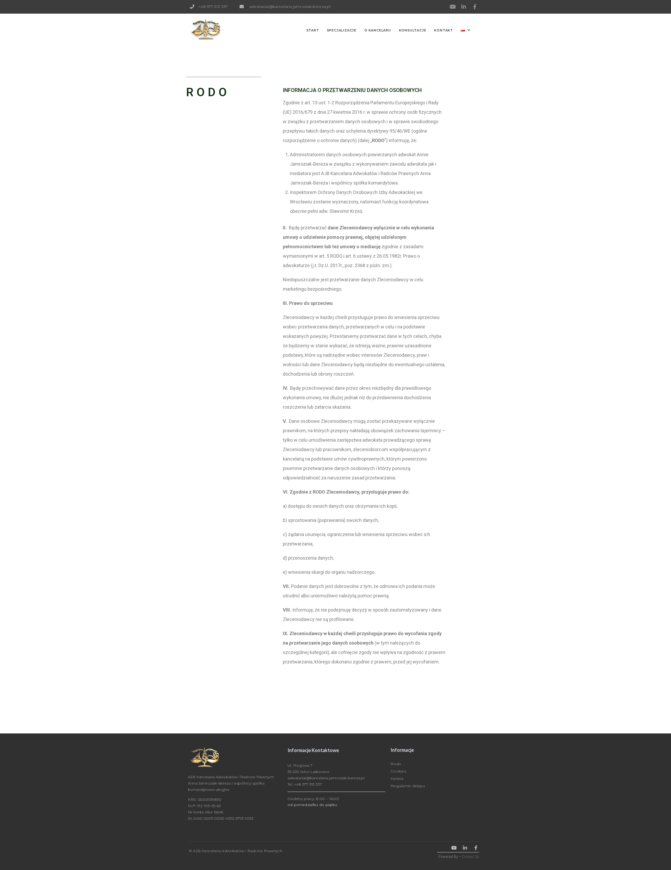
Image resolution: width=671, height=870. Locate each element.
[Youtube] (452, 6)
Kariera (397, 778)
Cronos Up (470, 857)
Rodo (396, 763)
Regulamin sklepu (408, 785)
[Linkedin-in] (463, 6)
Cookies (398, 771)
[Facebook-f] (474, 6)
